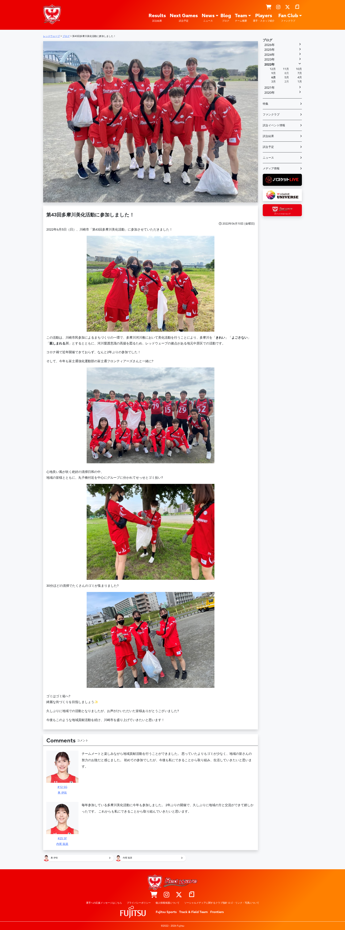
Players (264, 17)
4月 (299, 77)
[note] (297, 7)
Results (157, 17)
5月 (287, 77)
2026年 (269, 45)
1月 (299, 81)
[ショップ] (269, 7)
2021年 (269, 88)
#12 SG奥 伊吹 (62, 789)
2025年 (269, 50)
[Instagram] (278, 7)
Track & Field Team (193, 912)
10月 (299, 69)
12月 (273, 69)
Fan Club (288, 17)
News (208, 17)
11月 (286, 69)
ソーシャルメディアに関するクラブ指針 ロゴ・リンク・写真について (221, 902)
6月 (273, 77)
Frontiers (217, 912)
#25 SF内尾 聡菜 (62, 841)
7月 (299, 73)
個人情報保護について (167, 902)
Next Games (184, 17)
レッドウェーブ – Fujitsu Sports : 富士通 (52, 14)
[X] (287, 7)
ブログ (267, 40)
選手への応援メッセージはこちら (104, 902)
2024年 (269, 55)
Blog (225, 17)
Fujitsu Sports (166, 912)
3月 (273, 81)
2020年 (269, 92)
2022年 (269, 64)
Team (241, 17)
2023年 (269, 59)
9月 (273, 73)
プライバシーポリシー (139, 902)
